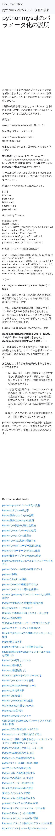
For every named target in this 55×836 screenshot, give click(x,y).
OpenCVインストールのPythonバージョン (24, 828)
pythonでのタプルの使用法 (16, 535)
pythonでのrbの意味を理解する (19, 540)
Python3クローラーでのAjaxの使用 (21, 550)
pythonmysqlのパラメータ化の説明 (25, 10)
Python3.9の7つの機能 (14, 579)
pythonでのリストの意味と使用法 (20, 589)
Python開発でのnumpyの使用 (18, 520)
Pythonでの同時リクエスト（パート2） (23, 747)
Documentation (12, 4)
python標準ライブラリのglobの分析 (21, 555)
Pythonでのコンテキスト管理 (17, 680)
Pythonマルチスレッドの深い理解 (20, 818)
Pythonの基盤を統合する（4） (18, 752)
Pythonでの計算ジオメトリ (16, 715)
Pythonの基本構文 (12, 665)
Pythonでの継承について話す (17, 778)
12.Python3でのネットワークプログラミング (26, 623)
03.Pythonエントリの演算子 (17, 607)
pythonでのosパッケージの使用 (19, 530)
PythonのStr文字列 (12, 710)
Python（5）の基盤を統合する (18, 798)
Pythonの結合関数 (12, 618)
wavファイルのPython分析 (16, 767)
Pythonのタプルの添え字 (15, 510)
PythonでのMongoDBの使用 (17, 700)
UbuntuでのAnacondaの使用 (17, 788)
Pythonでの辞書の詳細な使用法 (19, 525)
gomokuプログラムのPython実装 (20, 803)
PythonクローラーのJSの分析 (18, 783)
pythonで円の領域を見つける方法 (20, 729)
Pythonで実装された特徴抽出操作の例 (22, 602)
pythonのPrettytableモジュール (19, 685)
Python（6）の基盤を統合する (18, 773)
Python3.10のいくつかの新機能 (18, 813)
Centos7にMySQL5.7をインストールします (25, 613)
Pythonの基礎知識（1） (14, 670)
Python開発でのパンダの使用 (17, 515)
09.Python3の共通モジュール (18, 705)
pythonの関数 (9, 574)
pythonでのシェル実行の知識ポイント (22, 569)
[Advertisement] (27, 57)
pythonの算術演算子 (13, 690)
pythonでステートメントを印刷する (21, 628)
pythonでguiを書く (12, 695)
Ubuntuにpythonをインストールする (22, 675)
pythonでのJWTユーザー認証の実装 (21, 545)
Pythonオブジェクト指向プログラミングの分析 (27, 823)
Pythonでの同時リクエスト (16, 660)
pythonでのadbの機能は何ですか (20, 584)
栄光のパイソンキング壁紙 (16, 793)
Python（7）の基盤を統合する (18, 757)
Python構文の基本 (12, 641)
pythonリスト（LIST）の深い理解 (20, 762)
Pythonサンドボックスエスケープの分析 (23, 808)
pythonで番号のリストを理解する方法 (22, 646)
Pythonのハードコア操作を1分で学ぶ (22, 734)
